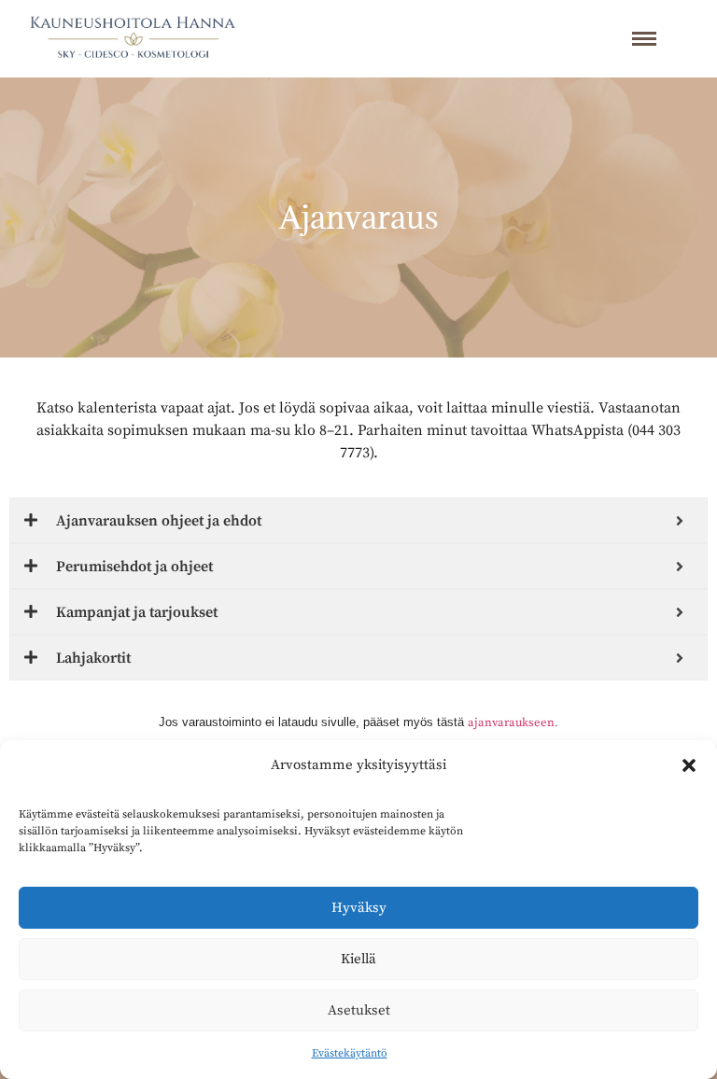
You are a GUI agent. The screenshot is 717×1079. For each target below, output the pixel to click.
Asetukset (359, 1010)
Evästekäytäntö (349, 1053)
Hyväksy (359, 908)
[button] (689, 765)
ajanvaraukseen (511, 722)
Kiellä (358, 959)
